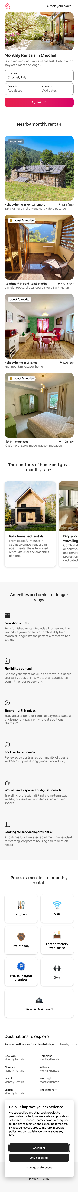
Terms (45, 1178)
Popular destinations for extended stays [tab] (29, 1044)
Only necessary (39, 1157)
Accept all (39, 1148)
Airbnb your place (59, 6)
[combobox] (39, 77)
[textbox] (22, 90)
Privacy (33, 1178)
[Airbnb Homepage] (7, 6)
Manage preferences (39, 1167)
